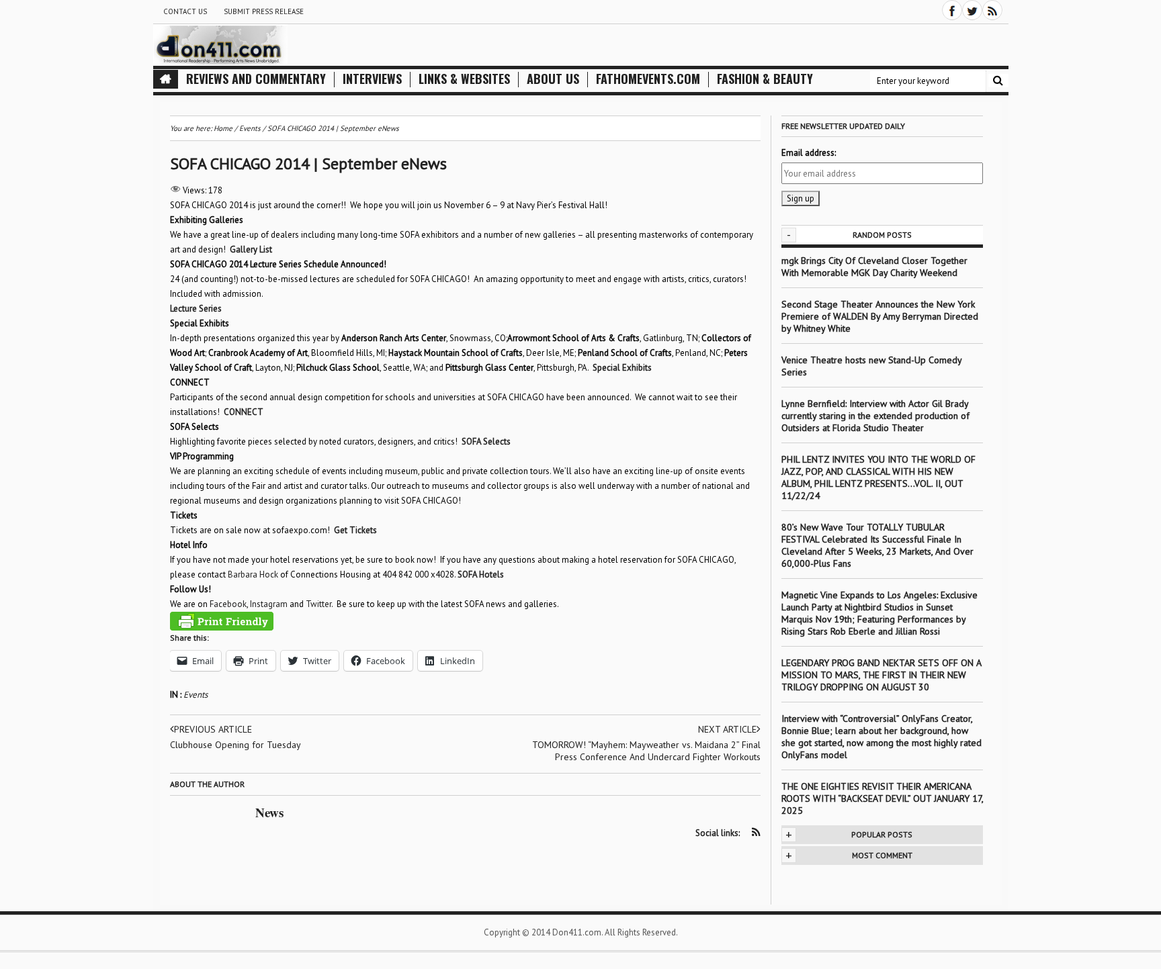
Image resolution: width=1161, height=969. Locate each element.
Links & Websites (464, 79)
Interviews (372, 79)
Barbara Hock (253, 574)
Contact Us (185, 11)
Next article (727, 729)
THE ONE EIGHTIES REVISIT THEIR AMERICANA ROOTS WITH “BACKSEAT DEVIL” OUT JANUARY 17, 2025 (882, 798)
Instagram (269, 604)
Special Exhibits (622, 367)
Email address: (808, 152)
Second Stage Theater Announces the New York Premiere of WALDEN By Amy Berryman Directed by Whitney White (879, 316)
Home (223, 128)
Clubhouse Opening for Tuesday (235, 745)
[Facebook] (952, 10)
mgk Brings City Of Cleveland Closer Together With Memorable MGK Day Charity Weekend (874, 267)
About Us (553, 79)
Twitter (318, 604)
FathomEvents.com (648, 79)
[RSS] (992, 10)
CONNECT (243, 412)
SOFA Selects (486, 441)
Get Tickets (355, 530)
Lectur (181, 308)
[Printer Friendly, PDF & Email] (221, 621)
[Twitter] (972, 10)
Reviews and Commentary (256, 79)
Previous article (213, 729)
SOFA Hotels (481, 574)
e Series (207, 308)
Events (195, 694)
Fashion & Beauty (765, 79)
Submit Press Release (264, 11)
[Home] (165, 79)
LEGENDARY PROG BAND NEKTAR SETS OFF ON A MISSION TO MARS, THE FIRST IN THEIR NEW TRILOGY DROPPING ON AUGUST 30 (881, 675)
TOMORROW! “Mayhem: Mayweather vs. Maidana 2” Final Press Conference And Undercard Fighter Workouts (646, 751)
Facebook (228, 604)
